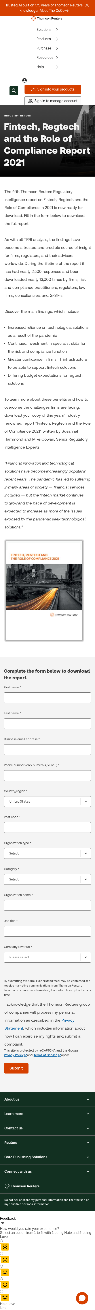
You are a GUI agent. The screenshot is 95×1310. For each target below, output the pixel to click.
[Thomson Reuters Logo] (47, 18)
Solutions (43, 30)
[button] (47, 1099)
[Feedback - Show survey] (2, 1224)
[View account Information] (24, 80)
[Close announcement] (87, 5)
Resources (44, 57)
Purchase (43, 48)
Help (40, 67)
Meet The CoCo (52, 10)
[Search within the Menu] (14, 90)
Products (43, 39)
